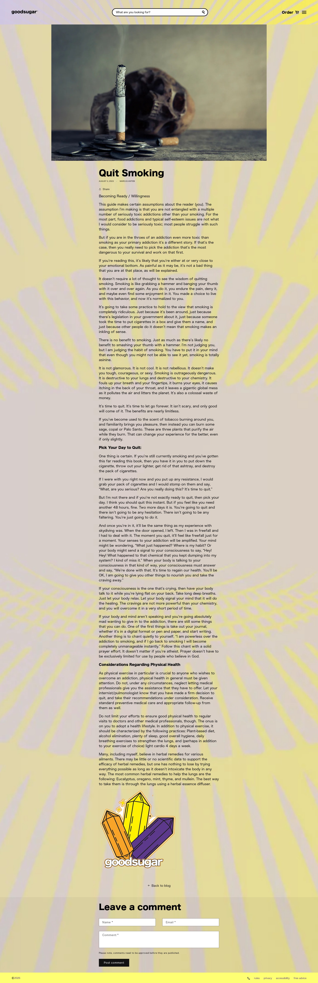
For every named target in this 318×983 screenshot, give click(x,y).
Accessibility (283, 978)
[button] (304, 12)
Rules (257, 978)
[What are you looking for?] (203, 12)
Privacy (268, 978)
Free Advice (300, 978)
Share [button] (106, 189)
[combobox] (160, 12)
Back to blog (161, 885)
